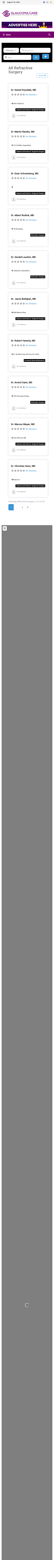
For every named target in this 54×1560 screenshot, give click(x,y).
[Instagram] (47, 2)
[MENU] (4, 2)
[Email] (50, 2)
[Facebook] (44, 2)
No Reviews (31, 94)
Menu (8, 34)
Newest (41, 75)
